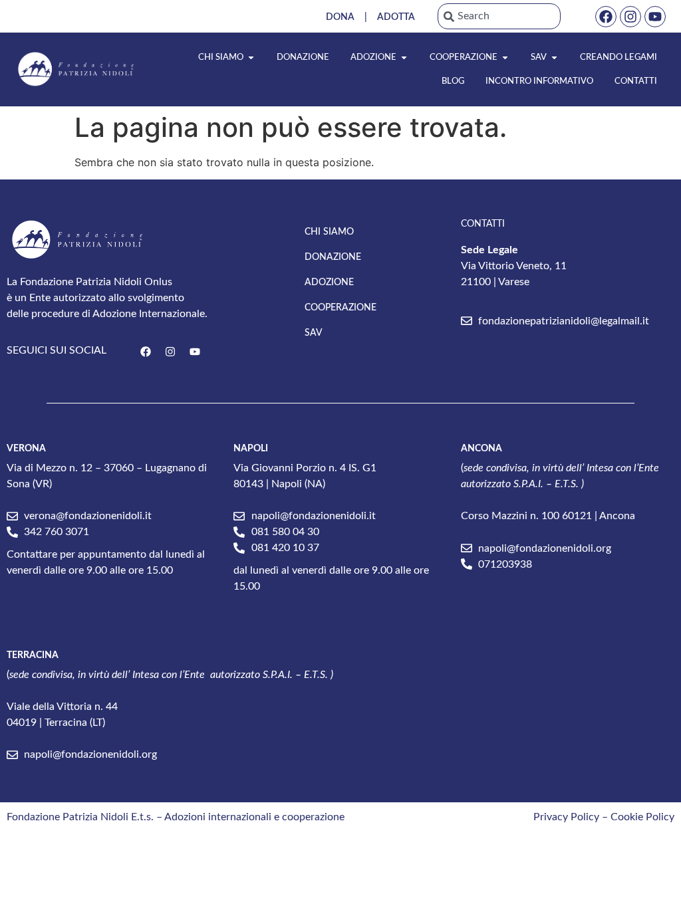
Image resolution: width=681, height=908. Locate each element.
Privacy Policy (566, 817)
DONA (340, 17)
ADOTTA (396, 17)
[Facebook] (605, 16)
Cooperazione (340, 307)
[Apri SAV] (554, 57)
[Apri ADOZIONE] (404, 57)
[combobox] (499, 16)
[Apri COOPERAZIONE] (505, 57)
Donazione (333, 257)
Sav (314, 333)
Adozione (329, 282)
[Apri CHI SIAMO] (251, 57)
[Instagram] (630, 16)
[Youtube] (655, 16)
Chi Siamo (329, 232)
